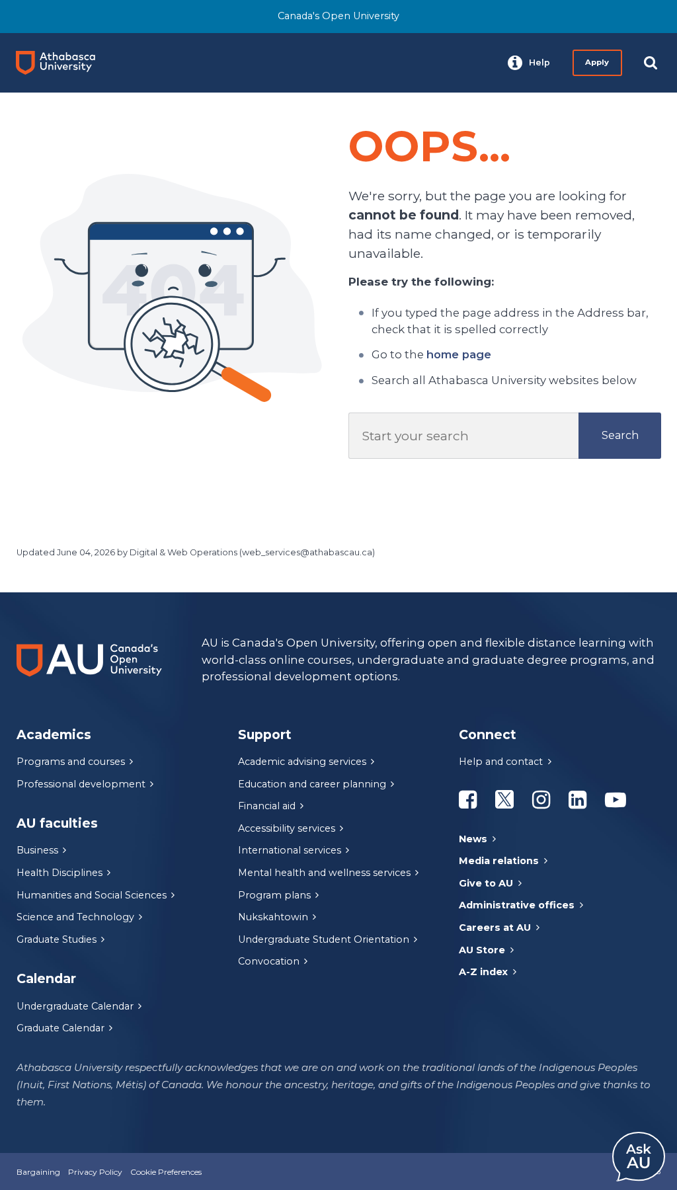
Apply (597, 62)
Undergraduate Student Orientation (323, 939)
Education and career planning (312, 784)
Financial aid (267, 806)
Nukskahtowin (273, 917)
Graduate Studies (57, 939)
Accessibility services (286, 828)
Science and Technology (75, 917)
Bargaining (38, 1172)
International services (289, 850)
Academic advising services (302, 762)
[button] (529, 63)
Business (37, 850)
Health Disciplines (59, 873)
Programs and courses (71, 762)
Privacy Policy (95, 1172)
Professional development (81, 784)
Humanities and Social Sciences (92, 895)
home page (458, 354)
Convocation (268, 961)
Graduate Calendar (60, 1028)
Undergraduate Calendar (75, 1006)
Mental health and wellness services (324, 873)
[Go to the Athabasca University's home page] (61, 63)
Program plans (274, 895)
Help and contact (501, 762)
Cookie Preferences (166, 1172)
